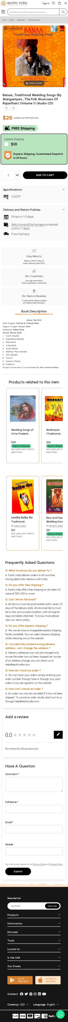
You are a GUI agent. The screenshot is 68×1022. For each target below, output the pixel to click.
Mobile (9, 844)
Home (5, 20)
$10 (14, 144)
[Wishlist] (53, 3)
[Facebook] (21, 994)
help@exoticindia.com (17, 664)
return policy (23, 619)
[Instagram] (35, 994)
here (33, 679)
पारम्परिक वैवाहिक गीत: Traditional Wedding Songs (22, 521)
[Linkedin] (39, 994)
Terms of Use (39, 864)
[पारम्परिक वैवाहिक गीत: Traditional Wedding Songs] (23, 512)
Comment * (12, 774)
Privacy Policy (56, 864)
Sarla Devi (20, 526)
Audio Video (21, 20)
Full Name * (11, 802)
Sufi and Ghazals (34, 20)
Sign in (46, 3)
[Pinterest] (30, 994)
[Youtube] (44, 994)
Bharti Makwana (58, 526)
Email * (9, 822)
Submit (18, 871)
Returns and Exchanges (27, 224)
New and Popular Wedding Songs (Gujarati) (56, 521)
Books (12, 20)
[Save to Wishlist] (7, 108)
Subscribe (52, 906)
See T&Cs (40, 263)
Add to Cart (45, 175)
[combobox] (33, 12)
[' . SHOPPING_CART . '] (59, 3)
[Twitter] (26, 994)
